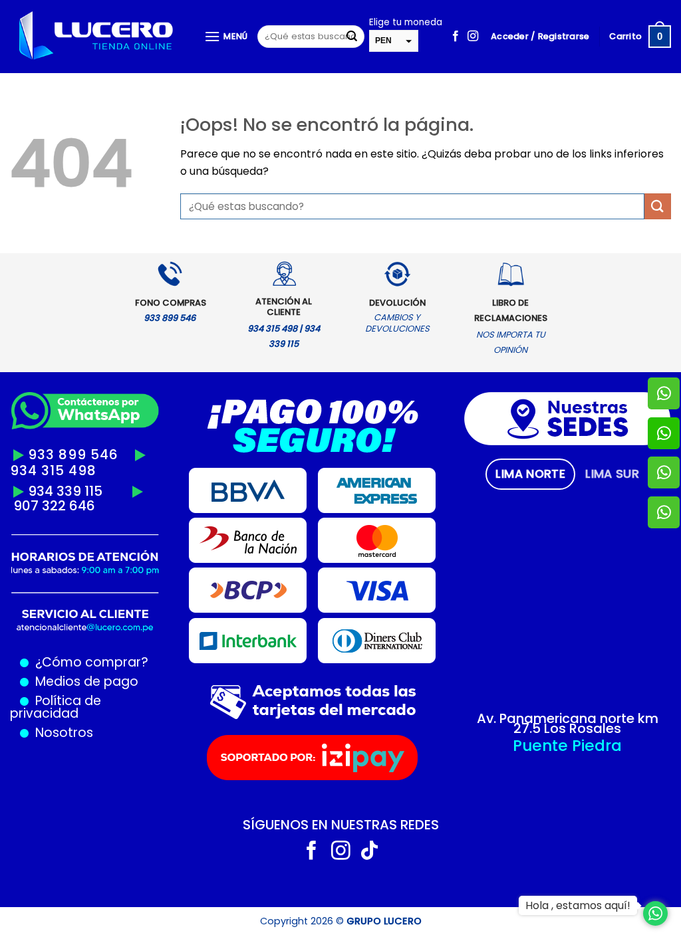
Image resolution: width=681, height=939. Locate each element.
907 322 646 (54, 505)
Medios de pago (83, 681)
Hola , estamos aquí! (577, 905)
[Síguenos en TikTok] (369, 852)
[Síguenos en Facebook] (455, 37)
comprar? (115, 662)
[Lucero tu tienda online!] (97, 36)
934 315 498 (53, 470)
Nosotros (64, 733)
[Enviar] (351, 36)
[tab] (530, 474)
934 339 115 (65, 491)
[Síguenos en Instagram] (473, 37)
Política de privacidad (55, 707)
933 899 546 (73, 454)
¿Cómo (58, 662)
